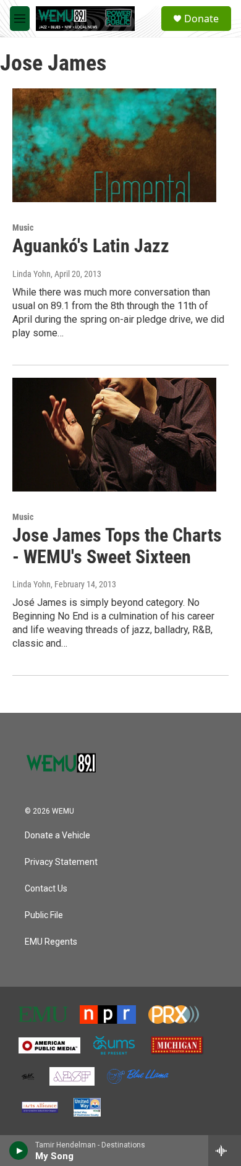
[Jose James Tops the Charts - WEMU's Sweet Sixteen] (114, 435)
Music (22, 227)
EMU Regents (51, 942)
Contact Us (46, 888)
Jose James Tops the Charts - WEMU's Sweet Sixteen (117, 546)
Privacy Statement (61, 862)
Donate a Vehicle (57, 835)
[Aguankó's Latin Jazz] (114, 145)
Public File (44, 915)
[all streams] (224, 1150)
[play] (19, 1150)
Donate (201, 18)
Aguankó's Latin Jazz (90, 246)
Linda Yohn (31, 274)
